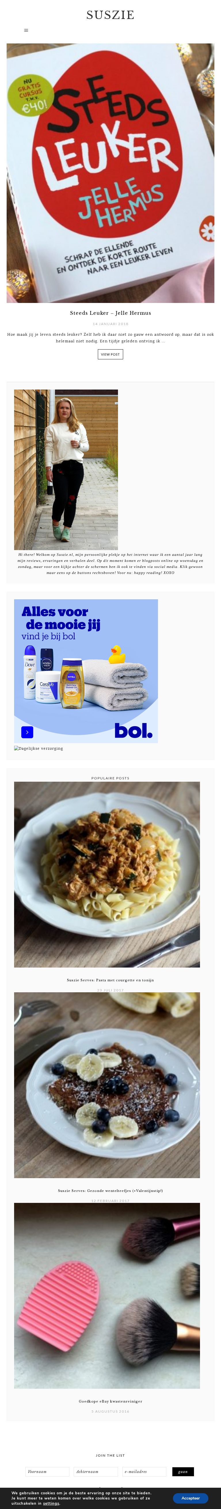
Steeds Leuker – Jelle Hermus (110, 313)
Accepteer (191, 1498)
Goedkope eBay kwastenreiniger (110, 1401)
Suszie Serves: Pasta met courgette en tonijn (110, 980)
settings (51, 1503)
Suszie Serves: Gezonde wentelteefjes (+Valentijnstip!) (110, 1191)
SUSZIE (110, 15)
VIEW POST (110, 354)
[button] (110, 33)
